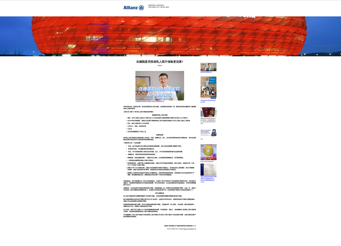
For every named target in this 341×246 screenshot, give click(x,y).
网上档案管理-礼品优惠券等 (99, 41)
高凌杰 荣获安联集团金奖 (207, 161)
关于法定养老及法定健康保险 (98, 38)
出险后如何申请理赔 (102, 45)
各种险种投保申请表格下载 (100, 33)
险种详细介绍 (103, 29)
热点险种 (106, 36)
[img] (134, 9)
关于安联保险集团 (103, 21)
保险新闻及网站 (103, 53)
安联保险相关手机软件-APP (100, 50)
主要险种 (106, 26)
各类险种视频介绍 (102, 31)
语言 (202, 139)
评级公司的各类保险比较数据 (99, 48)
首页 (107, 19)
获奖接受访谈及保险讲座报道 (98, 24)
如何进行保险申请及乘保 (101, 43)
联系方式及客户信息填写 (100, 55)
